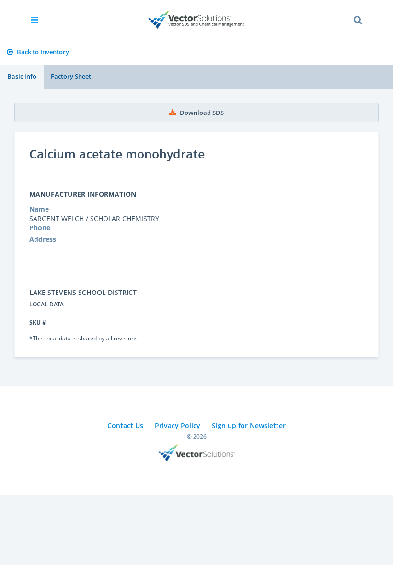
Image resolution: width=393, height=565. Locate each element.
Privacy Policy (177, 425)
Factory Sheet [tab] (71, 76)
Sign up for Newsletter (249, 425)
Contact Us (125, 425)
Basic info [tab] (21, 76)
